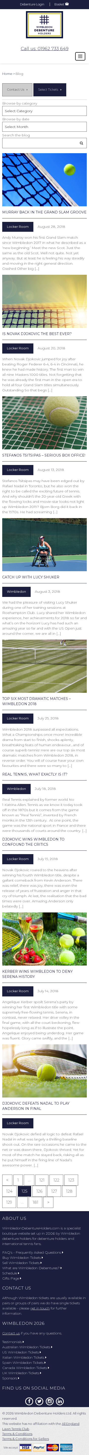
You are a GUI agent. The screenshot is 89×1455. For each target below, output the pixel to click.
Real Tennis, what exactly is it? (34, 774)
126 (39, 1191)
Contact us (11, 1333)
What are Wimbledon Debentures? (31, 1268)
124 (9, 1191)
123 (71, 1180)
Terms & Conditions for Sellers (25, 1439)
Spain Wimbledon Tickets (23, 1362)
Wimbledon (16, 591)
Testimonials (12, 1342)
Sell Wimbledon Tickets (21, 1263)
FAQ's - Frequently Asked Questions (31, 1252)
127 (54, 1191)
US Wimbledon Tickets (20, 1352)
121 (41, 1180)
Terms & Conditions (17, 1434)
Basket (59, 4)
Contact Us (15, 89)
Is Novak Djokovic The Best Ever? (37, 334)
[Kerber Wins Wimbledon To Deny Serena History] (44, 939)
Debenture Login (32, 4)
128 (69, 1191)
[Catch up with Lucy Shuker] (44, 544)
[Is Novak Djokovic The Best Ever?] (44, 301)
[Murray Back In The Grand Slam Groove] (44, 179)
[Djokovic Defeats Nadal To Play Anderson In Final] (44, 1070)
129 (9, 1202)
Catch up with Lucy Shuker (30, 577)
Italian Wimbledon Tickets (23, 1357)
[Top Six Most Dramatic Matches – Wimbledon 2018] (44, 666)
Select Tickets (48, 89)
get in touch (40, 1308)
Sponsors (9, 1378)
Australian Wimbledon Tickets (26, 1347)
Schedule (9, 1273)
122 (56, 1180)
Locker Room (18, 227)
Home (7, 74)
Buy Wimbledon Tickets (21, 1257)
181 (35, 1202)
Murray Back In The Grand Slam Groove (44, 212)
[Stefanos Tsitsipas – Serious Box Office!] (44, 422)
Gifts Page (10, 1278)
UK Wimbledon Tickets (20, 1373)
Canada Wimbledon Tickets (24, 1368)
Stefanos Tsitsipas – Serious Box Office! (43, 455)
